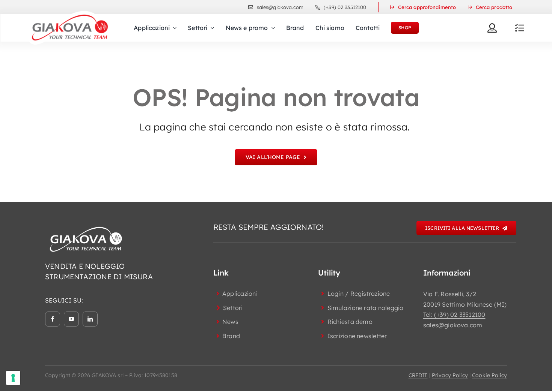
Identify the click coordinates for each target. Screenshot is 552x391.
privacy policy (450, 375)
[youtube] (71, 319)
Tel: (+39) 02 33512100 (454, 314)
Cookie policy (489, 375)
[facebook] (52, 319)
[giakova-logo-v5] (69, 13)
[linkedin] (90, 319)
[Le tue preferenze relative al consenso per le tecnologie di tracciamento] (13, 378)
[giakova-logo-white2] (86, 228)
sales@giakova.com (452, 325)
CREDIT (418, 375)
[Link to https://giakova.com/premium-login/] (492, 28)
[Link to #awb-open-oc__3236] (519, 28)
